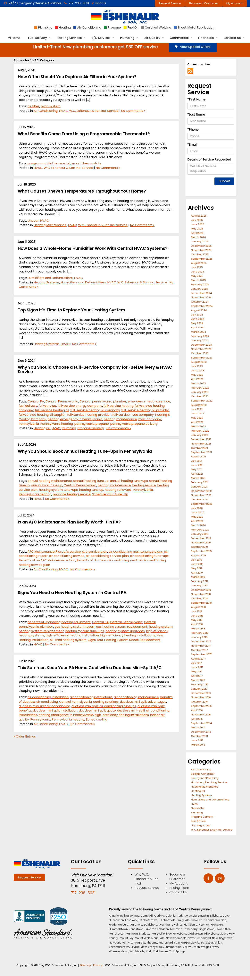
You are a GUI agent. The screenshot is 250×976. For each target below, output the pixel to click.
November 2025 (201, 250)
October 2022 (200, 396)
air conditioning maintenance (136, 697)
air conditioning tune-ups (149, 556)
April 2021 (197, 474)
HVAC (63, 110)
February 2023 (200, 388)
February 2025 (200, 284)
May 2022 (197, 418)
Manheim (132, 934)
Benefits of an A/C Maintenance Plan (47, 560)
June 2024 (197, 319)
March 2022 (198, 426)
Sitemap (85, 965)
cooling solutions (106, 701)
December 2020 (201, 491)
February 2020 (200, 529)
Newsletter (198, 808)
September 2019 (201, 551)
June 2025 (197, 271)
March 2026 (198, 237)
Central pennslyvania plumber (102, 401)
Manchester (117, 934)
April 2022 (197, 422)
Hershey (204, 925)
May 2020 (197, 517)
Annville (114, 916)
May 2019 (196, 568)
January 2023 (199, 392)
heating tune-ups (118, 490)
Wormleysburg (118, 951)
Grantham (165, 925)
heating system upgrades (125, 631)
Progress (139, 943)
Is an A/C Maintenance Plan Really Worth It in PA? (69, 522)
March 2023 (198, 383)
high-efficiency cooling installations (122, 715)
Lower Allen (223, 929)
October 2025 (200, 254)
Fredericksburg (119, 925)
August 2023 (199, 362)
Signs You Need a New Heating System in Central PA (72, 593)
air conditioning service (66, 556)
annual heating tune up (91, 481)
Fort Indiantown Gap (212, 920)
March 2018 (198, 628)
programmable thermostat (49, 163)
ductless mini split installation (55, 710)
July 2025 (197, 267)
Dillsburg (215, 916)
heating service (144, 485)
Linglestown (206, 929)
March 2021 (198, 478)
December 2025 (201, 246)
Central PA (36, 401)
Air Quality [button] (152, 38)
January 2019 (199, 585)
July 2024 (197, 314)
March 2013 (198, 745)
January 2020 (199, 534)
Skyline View (139, 947)
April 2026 (197, 233)
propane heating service (72, 494)
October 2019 (199, 547)
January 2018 (199, 637)
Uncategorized (200, 825)
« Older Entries (25, 736)
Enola (194, 920)
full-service (47, 405)
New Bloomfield (176, 938)
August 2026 (199, 216)
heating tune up (91, 490)
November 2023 (201, 349)
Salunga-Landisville (186, 943)
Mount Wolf (142, 938)
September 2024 (202, 306)
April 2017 (197, 676)
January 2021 (199, 486)
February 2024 (200, 336)
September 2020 (201, 504)
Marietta (145, 934)
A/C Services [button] (101, 38)
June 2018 (197, 616)
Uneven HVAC (38, 220)
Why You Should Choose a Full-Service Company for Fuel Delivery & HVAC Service (95, 369)
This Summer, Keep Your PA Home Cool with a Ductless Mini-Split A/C (90, 668)
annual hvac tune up (46, 485)
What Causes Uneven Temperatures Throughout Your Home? (82, 191)
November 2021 (201, 443)
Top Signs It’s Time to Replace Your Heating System (71, 310)
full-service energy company (79, 405)
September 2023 (201, 357)
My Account (234, 3)
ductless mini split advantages (143, 701)
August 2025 (199, 263)
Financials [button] (206, 38)
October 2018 (199, 598)
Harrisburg (190, 925)
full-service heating (118, 405)
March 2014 (198, 727)
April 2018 (197, 624)
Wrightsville (137, 951)
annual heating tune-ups (129, 481)
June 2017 (197, 667)
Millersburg (211, 934)
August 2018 (198, 607)
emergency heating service (149, 401)
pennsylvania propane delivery (134, 423)
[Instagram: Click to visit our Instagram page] (219, 878)
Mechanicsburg (176, 934)
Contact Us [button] (232, 38)
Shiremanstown (119, 947)
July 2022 (197, 409)
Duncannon (116, 920)
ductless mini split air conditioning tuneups (103, 706)
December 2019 (201, 538)
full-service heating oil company (95, 410)
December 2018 (201, 590)
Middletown (195, 934)
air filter (33, 106)
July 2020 (197, 508)
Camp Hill (146, 916)
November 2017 (201, 646)
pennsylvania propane (91, 423)
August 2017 (198, 659)
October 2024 (200, 302)
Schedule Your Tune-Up (110, 494)
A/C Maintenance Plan (45, 551)
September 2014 (201, 723)
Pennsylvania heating (56, 423)
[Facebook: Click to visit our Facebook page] (208, 878)
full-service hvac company (133, 414)
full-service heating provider (89, 414)
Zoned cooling (96, 719)
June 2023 (197, 370)
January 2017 (199, 689)
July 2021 (196, 461)
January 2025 (199, 289)
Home (16, 38)
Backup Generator (202, 774)
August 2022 (199, 405)
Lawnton (150, 929)
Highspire (217, 925)
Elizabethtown (148, 920)
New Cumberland (199, 938)
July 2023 (197, 366)
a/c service (72, 551)
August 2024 (199, 310)
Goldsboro (150, 925)
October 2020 (200, 499)
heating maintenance (120, 419)
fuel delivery (28, 405)
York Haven (160, 951)
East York (131, 920)
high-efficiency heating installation (72, 635)
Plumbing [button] (127, 38)
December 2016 (201, 693)
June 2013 (197, 740)
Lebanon (163, 929)
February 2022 (200, 431)
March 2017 (198, 680)
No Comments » (133, 110)
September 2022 (201, 400)
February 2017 (199, 684)
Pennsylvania (29, 423)
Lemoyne (176, 929)
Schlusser (207, 943)
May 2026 (197, 228)
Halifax (178, 925)
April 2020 (197, 521)
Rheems (152, 943)
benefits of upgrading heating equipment (59, 622)
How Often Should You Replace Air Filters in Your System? (77, 77)
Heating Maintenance (50, 225)
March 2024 (198, 332)
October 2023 (200, 353)
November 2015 (201, 714)
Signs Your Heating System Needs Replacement (124, 640)
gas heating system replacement (121, 626)
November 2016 (201, 697)
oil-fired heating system (68, 640)
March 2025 (198, 280)
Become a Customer (203, 3)
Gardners (136, 925)
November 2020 (201, 495)
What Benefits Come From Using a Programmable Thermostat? (84, 134)
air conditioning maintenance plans (136, 551)
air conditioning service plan (107, 556)
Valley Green (191, 947)
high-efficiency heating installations (127, 635)
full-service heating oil (52, 410)
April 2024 (197, 327)
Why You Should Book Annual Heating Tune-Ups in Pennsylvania (85, 451)
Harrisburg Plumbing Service (209, 782)
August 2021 (198, 456)
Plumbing (69, 428)
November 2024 (201, 297)
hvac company (150, 419)
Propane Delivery (90, 428)
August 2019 (198, 555)
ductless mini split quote (97, 710)
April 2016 (197, 710)
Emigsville (183, 920)
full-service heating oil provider (145, 410)
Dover (227, 916)
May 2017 (196, 671)
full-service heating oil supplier (42, 414)
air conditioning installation (48, 697)
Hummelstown (118, 929)
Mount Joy (127, 938)
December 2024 (201, 293)
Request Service (170, 3)
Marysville (158, 934)
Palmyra (127, 943)
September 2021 (201, 452)
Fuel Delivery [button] (37, 38)
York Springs (177, 951)
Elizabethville (167, 920)
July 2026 (197, 220)
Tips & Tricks (198, 821)
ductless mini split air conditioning (44, 706)
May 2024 (197, 323)
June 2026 (197, 224)
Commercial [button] (179, 38)
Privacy (98, 965)
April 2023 (197, 379)
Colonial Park (174, 916)
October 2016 (199, 702)
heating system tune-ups (58, 490)
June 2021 (197, 465)
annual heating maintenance (50, 481)
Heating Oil (42, 428)
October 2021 (199, 448)
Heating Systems (46, 282)
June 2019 (197, 564)
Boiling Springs (129, 916)
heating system (161, 626)
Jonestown (136, 929)
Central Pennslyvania (62, 401)
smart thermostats (86, 163)
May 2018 (196, 620)
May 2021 (196, 469)
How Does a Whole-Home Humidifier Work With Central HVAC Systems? (93, 248)
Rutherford (166, 943)
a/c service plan (94, 551)
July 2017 (196, 663)
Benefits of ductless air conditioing (103, 560)
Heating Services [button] (69, 38)
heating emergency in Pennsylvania (75, 419)
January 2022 (199, 435)
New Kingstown (222, 938)
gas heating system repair (74, 626)
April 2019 (197, 572)
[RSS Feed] (190, 71)
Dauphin (203, 916)
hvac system (51, 106)
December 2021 (201, 439)
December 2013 (201, 732)
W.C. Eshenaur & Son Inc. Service (94, 110)
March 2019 (198, 577)
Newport (114, 943)
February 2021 (199, 482)
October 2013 (199, 736)
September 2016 (201, 706)
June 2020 (197, 512)
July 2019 (196, 560)
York (149, 951)
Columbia (190, 916)
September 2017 (201, 654)
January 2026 (199, 241)
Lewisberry (191, 929)
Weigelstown (209, 947)
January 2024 (199, 340)
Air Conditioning (46, 110)
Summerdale (173, 947)
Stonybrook (155, 947)
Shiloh (218, 943)
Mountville (158, 938)
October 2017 (199, 650)
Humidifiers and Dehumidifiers (50, 278)
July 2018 (196, 611)
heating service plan (34, 565)
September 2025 (201, 259)
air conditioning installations (91, 697)
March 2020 (198, 525)
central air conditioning (148, 560)
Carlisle (159, 916)
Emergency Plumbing (204, 778)
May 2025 (197, 276)
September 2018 (201, 603)
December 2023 (201, 345)
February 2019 (199, 581)
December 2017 (201, 641)
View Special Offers (195, 47)
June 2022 (197, 413)
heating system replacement (41, 631)
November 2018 (201, 594)
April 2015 (197, 719)
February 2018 (199, 633)
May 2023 (197, 375)
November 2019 (201, 542)
